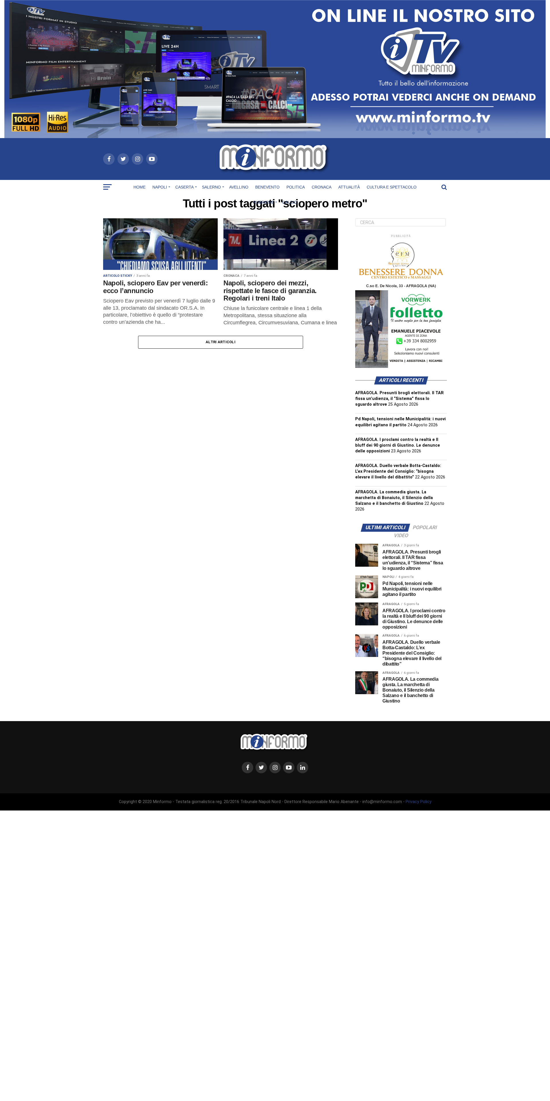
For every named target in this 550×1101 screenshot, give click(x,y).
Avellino (238, 187)
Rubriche (263, 202)
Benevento (267, 187)
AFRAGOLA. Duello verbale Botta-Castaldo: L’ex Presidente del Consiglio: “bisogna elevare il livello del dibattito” (398, 471)
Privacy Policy (418, 801)
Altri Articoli (220, 342)
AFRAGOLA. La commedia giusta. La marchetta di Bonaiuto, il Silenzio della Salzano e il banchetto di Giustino (394, 498)
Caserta (184, 187)
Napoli (159, 187)
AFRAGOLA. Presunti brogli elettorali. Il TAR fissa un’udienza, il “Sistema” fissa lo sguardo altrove (399, 398)
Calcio (289, 202)
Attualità (349, 187)
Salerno (211, 187)
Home (139, 187)
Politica (295, 187)
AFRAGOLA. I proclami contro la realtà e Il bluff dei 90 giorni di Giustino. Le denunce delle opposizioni (397, 445)
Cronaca (321, 187)
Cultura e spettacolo (392, 187)
